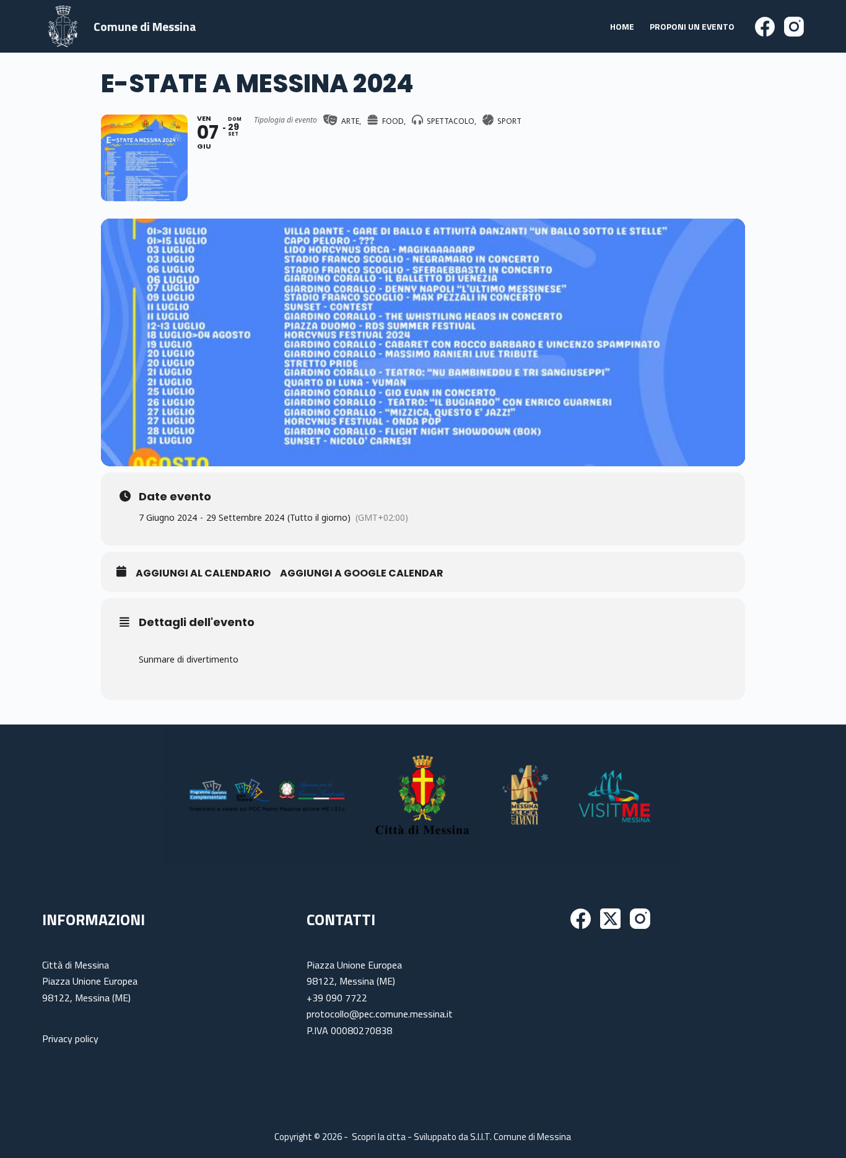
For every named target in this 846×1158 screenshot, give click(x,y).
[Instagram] (794, 27)
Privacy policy (70, 1038)
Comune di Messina (145, 26)
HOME (622, 26)
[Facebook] (765, 27)
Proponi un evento (692, 26)
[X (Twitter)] (610, 918)
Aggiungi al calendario (203, 573)
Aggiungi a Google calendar (361, 573)
